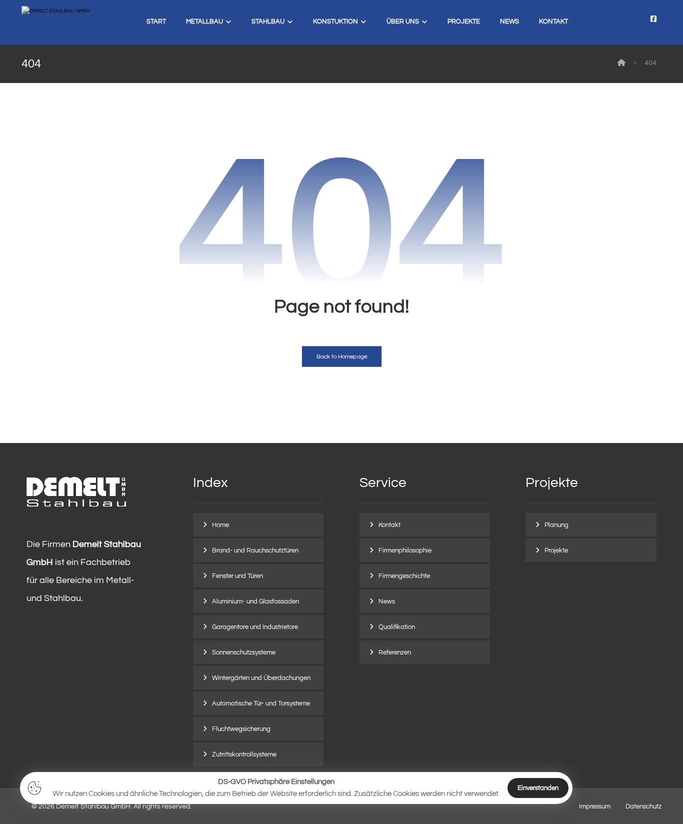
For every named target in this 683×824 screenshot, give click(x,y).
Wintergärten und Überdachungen (261, 678)
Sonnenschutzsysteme (244, 652)
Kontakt (389, 525)
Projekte (556, 550)
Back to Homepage (341, 357)
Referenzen (394, 652)
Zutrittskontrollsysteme (244, 754)
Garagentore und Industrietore (255, 627)
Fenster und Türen (237, 576)
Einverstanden (538, 788)
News (386, 601)
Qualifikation (396, 627)
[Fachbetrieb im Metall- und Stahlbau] (67, 23)
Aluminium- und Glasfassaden (255, 601)
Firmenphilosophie (405, 550)
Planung (556, 525)
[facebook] (653, 19)
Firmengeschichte (404, 576)
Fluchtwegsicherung (241, 729)
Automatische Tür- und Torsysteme (261, 703)
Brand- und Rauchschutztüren (255, 550)
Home (220, 525)
